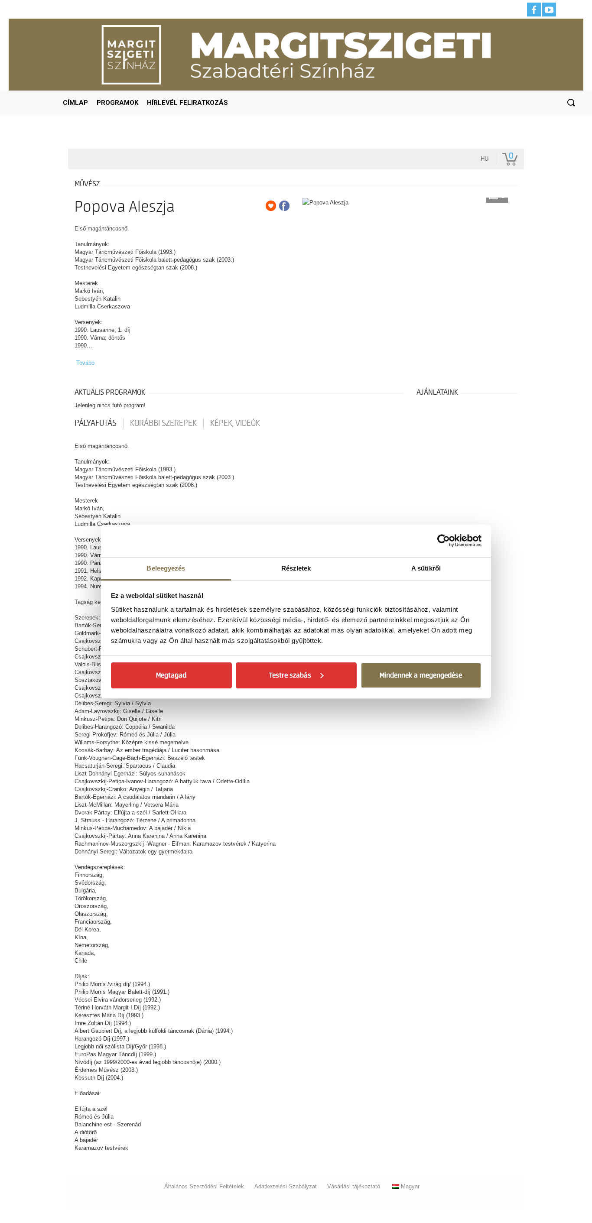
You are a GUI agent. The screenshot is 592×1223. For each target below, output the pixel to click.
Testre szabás (290, 675)
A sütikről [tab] (426, 568)
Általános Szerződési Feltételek (204, 1186)
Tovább (85, 363)
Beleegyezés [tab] (165, 568)
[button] (570, 103)
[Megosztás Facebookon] (284, 206)
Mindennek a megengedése (421, 675)
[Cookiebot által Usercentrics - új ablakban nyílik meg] (443, 540)
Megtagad (171, 675)
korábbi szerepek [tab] (163, 423)
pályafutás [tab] (96, 423)
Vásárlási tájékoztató (353, 1186)
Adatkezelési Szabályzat (285, 1186)
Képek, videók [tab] (235, 423)
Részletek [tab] (296, 568)
